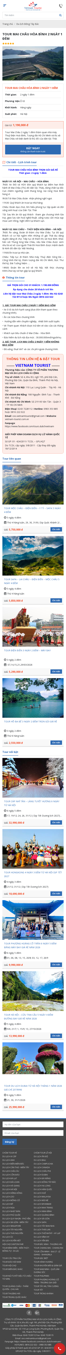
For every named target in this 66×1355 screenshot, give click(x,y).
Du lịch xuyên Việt (11, 1240)
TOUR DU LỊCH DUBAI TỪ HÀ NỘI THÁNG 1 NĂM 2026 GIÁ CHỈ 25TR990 (33, 1087)
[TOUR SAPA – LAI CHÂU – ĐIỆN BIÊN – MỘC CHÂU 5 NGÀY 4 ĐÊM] (33, 556)
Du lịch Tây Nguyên (12, 1229)
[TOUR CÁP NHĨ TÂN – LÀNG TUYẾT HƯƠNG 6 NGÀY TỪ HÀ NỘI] (33, 778)
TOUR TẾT (38, 1290)
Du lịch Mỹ (7, 1204)
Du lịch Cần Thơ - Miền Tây (15, 1167)
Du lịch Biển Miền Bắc (13, 1163)
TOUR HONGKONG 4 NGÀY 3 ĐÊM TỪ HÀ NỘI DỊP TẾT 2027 (33, 874)
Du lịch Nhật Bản (11, 1211)
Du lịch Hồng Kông (12, 1193)
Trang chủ (7, 23)
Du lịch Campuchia (43, 1163)
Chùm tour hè (9, 1152)
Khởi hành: (11, 107)
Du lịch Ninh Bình (43, 1211)
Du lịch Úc (7, 1237)
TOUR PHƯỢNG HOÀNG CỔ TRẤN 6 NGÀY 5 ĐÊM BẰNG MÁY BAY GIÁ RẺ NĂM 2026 (30, 945)
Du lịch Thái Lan (42, 1229)
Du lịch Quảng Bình (44, 1215)
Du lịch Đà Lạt (9, 1178)
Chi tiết (56, 529)
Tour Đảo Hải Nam (11, 1262)
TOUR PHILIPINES (41, 1276)
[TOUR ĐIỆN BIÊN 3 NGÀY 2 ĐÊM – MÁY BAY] (33, 627)
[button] (60, 15)
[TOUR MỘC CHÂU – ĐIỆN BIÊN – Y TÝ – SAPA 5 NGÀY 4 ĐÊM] (33, 484)
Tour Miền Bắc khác (12, 1269)
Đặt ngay (33, 149)
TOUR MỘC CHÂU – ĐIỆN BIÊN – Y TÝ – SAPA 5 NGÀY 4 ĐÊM (32, 510)
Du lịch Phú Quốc (11, 1215)
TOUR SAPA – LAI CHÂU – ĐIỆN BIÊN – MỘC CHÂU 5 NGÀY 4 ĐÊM (31, 581)
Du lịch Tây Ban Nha (44, 1226)
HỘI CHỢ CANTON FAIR (12, 1244)
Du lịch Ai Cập (9, 1156)
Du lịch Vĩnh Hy (41, 1237)
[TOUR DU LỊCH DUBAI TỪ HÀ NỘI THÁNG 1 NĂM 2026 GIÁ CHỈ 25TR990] (33, 1062)
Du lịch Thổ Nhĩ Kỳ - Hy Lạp (47, 1233)
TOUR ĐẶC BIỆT (41, 1258)
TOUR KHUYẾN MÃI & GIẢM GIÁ (48, 1265)
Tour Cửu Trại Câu (11, 1258)
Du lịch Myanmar (42, 1204)
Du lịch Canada (42, 1167)
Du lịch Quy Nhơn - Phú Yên (16, 1218)
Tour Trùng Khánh (43, 1293)
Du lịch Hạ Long (42, 1185)
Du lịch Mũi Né (41, 1200)
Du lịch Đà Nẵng (42, 1178)
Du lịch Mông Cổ (11, 1200)
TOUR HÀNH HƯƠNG (43, 1262)
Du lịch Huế (40, 1193)
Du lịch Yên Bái (41, 1240)
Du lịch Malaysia (42, 1196)
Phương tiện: (12, 101)
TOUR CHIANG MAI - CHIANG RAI (48, 1248)
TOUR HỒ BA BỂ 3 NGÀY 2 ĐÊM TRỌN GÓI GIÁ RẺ (30, 721)
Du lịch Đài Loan (10, 1182)
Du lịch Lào (8, 1196)
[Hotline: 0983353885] (60, 1349)
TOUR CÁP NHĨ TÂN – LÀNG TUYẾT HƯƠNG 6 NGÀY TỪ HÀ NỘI (31, 803)
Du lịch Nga (8, 1207)
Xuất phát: (11, 113)
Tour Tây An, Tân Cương (46, 1286)
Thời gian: (11, 94)
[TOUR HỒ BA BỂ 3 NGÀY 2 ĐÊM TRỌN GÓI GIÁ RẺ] (33, 698)
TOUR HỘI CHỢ (9, 1265)
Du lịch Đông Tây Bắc (27, 23)
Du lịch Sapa (40, 1222)
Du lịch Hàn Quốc (43, 1189)
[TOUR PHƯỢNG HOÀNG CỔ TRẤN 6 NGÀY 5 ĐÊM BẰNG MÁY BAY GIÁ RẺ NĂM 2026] (33, 920)
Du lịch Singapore (11, 1226)
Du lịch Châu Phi (42, 1171)
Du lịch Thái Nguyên (12, 1233)
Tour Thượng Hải (11, 1293)
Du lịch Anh (8, 1160)
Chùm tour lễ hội (43, 1152)
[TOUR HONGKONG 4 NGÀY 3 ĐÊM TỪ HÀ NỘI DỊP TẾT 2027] (33, 849)
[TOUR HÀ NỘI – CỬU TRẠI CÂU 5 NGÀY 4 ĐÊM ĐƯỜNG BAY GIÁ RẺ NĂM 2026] (33, 991)
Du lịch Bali (40, 1160)
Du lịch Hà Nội (9, 1189)
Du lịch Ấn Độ (41, 1156)
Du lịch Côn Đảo (11, 1174)
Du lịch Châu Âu (10, 1171)
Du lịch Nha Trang (43, 1207)
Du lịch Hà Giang (11, 1185)
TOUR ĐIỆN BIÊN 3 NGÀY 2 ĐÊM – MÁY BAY (27, 650)
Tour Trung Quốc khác (14, 1297)
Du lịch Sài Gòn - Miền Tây (15, 1222)
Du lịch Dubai (41, 1174)
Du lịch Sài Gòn (42, 1218)
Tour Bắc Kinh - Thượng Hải (48, 1244)
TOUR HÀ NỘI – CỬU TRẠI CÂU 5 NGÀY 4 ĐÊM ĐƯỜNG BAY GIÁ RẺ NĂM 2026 (28, 1016)
